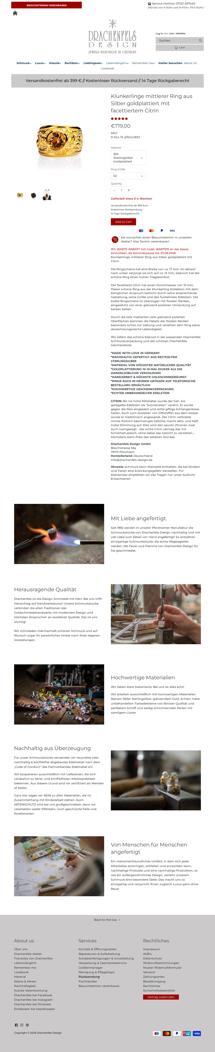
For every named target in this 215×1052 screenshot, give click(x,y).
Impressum (151, 949)
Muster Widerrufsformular (162, 967)
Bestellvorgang (154, 981)
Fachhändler (88, 981)
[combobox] (182, 40)
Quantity (116, 183)
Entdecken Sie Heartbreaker (34, 1009)
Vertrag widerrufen (161, 997)
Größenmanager (91, 967)
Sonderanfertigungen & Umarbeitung (106, 958)
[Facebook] (16, 1025)
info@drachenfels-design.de (131, 460)
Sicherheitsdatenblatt (159, 990)
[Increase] (128, 190)
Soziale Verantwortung (30, 990)
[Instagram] (21, 1025)
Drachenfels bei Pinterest (32, 1004)
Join (171, 33)
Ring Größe (118, 169)
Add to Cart (123, 221)
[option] (20, 195)
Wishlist (180, 33)
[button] (120, 118)
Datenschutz (152, 958)
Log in (159, 33)
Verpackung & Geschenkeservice (102, 963)
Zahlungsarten (154, 976)
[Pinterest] (27, 1025)
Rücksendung (89, 976)
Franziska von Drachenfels (33, 958)
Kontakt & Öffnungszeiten (98, 949)
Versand (149, 972)
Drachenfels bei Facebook (33, 995)
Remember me (25, 967)
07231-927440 (185, 3)
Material (116, 147)
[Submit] (200, 40)
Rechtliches (151, 986)
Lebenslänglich (25, 963)
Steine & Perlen (25, 981)
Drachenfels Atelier (28, 954)
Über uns (21, 949)
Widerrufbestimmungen (161, 963)
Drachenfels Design (49, 1032)
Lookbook (21, 972)
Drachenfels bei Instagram (33, 999)
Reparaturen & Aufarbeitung (99, 954)
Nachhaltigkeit (25, 986)
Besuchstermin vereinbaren (47, 5)
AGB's (147, 954)
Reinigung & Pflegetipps (97, 972)
